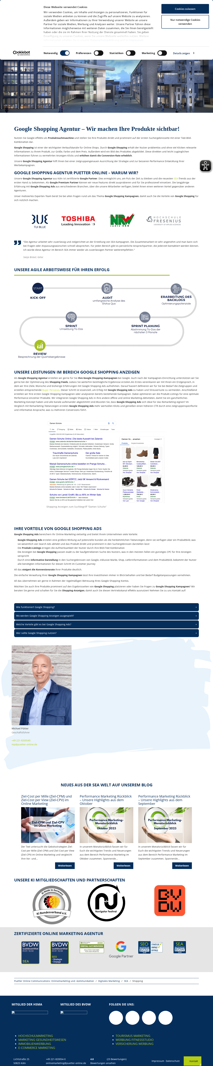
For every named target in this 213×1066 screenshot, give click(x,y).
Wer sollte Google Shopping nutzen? (106, 633)
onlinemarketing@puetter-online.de (66, 1063)
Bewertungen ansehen (103, 1063)
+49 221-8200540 (21, 740)
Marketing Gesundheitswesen (42, 1040)
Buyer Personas (51, 390)
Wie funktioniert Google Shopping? (106, 607)
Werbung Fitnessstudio (135, 1040)
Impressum (136, 40)
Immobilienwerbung (34, 1044)
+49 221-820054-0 (56, 1059)
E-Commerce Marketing (36, 1048)
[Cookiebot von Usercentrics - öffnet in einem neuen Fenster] (21, 53)
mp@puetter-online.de (24, 744)
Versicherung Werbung (134, 1044)
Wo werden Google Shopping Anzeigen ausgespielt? (106, 615)
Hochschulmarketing (35, 1036)
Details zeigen (181, 53)
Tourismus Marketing (133, 1036)
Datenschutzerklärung (104, 40)
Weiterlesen (65, 865)
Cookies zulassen (185, 8)
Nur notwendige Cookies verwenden (185, 21)
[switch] (98, 53)
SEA (176, 178)
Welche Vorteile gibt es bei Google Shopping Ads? (106, 624)
